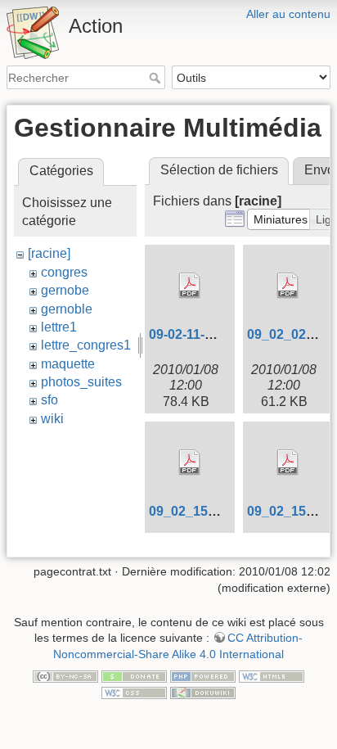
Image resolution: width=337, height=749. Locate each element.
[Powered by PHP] (203, 676)
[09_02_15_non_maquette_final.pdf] (288, 462)
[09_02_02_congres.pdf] (288, 286)
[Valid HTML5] (271, 676)
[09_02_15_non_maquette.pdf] (190, 462)
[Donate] (134, 676)
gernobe (65, 290)
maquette (68, 364)
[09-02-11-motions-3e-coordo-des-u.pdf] (190, 286)
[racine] (49, 253)
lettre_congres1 (86, 345)
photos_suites (81, 382)
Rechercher (156, 77)
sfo (49, 400)
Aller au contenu (288, 13)
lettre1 (59, 327)
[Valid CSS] (134, 691)
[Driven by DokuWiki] (203, 691)
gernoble (66, 309)
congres (64, 272)
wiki (52, 419)
